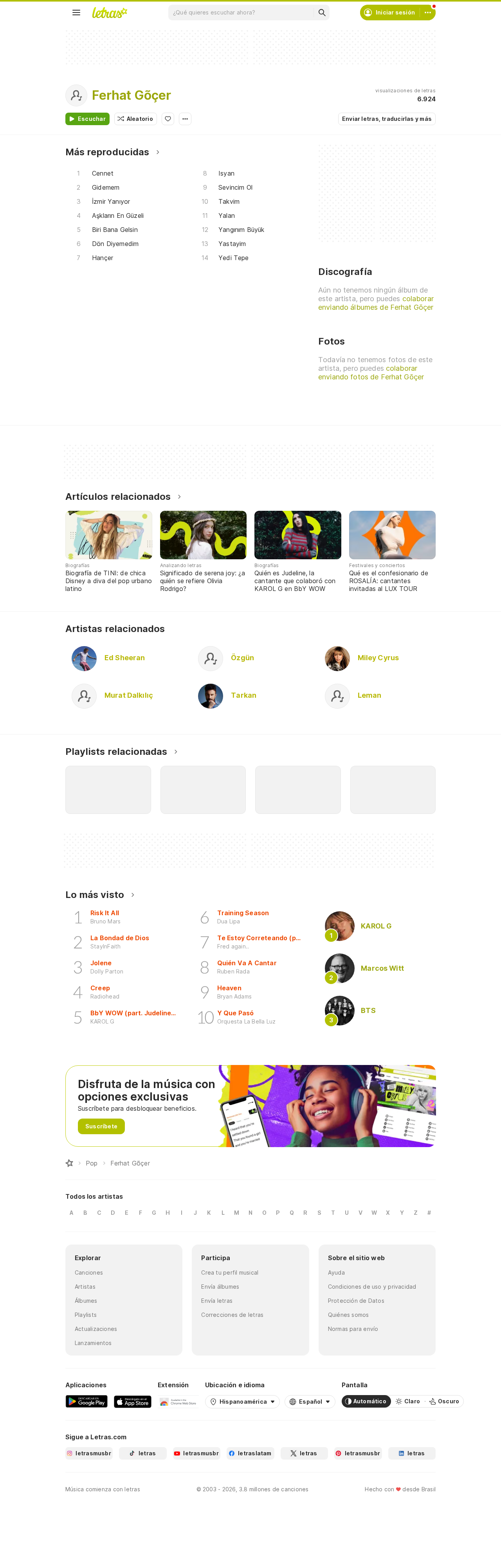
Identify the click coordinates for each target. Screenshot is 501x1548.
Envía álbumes (220, 1286)
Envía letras (216, 1300)
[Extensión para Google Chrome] (178, 1401)
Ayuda (336, 1272)
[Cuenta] (428, 12)
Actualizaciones (96, 1328)
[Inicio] (69, 1163)
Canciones (89, 1272)
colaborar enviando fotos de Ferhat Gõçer (371, 372)
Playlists (86, 1314)
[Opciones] (185, 119)
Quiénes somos (348, 1314)
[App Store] (132, 1401)
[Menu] (76, 12)
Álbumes (86, 1300)
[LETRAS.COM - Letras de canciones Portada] (109, 12)
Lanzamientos (93, 1343)
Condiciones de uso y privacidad (372, 1286)
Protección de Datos (356, 1300)
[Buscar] (322, 12)
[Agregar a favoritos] (168, 119)
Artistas (85, 1286)
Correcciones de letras (232, 1314)
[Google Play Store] (86, 1401)
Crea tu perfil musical (229, 1272)
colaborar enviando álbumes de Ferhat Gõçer (376, 303)
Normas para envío (353, 1328)
